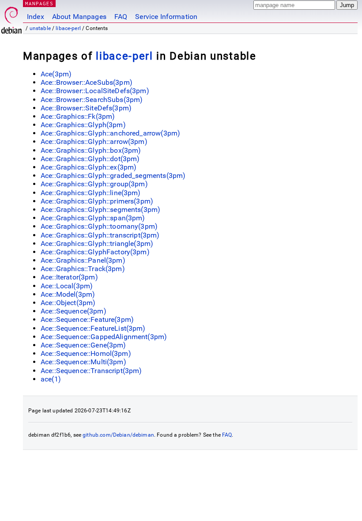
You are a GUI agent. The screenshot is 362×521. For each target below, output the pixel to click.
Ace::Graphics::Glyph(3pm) (83, 125)
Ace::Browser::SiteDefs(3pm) (86, 108)
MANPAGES (39, 3)
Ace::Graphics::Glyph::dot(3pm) (90, 159)
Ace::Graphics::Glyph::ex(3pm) (88, 167)
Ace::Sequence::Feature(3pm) (87, 319)
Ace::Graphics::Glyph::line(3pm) (91, 193)
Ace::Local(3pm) (67, 286)
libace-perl (68, 28)
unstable (40, 28)
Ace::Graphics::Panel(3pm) (83, 260)
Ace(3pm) (56, 74)
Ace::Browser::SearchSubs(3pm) (92, 99)
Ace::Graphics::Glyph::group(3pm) (94, 184)
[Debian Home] (11, 18)
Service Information (166, 16)
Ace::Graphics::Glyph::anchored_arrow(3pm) (110, 133)
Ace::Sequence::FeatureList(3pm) (93, 328)
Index (35, 16)
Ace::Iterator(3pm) (69, 277)
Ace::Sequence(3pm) (73, 311)
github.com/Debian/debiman (118, 435)
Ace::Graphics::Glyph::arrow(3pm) (94, 141)
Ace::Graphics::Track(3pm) (83, 268)
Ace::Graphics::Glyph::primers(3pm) (97, 201)
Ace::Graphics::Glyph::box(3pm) (91, 150)
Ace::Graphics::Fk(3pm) (78, 116)
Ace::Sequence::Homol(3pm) (86, 353)
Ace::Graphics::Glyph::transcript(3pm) (100, 235)
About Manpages (79, 16)
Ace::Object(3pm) (68, 302)
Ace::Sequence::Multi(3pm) (83, 362)
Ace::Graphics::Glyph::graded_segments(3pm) (113, 175)
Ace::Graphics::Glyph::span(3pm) (93, 218)
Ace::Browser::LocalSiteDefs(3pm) (95, 91)
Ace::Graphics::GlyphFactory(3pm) (95, 252)
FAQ (120, 16)
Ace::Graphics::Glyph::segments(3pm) (100, 209)
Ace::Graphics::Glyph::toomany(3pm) (99, 226)
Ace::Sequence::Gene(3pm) (83, 345)
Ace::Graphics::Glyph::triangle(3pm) (97, 243)
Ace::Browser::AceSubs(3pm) (86, 82)
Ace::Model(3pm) (68, 294)
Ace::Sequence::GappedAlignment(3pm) (104, 336)
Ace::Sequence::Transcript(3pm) (91, 370)
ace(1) (51, 379)
